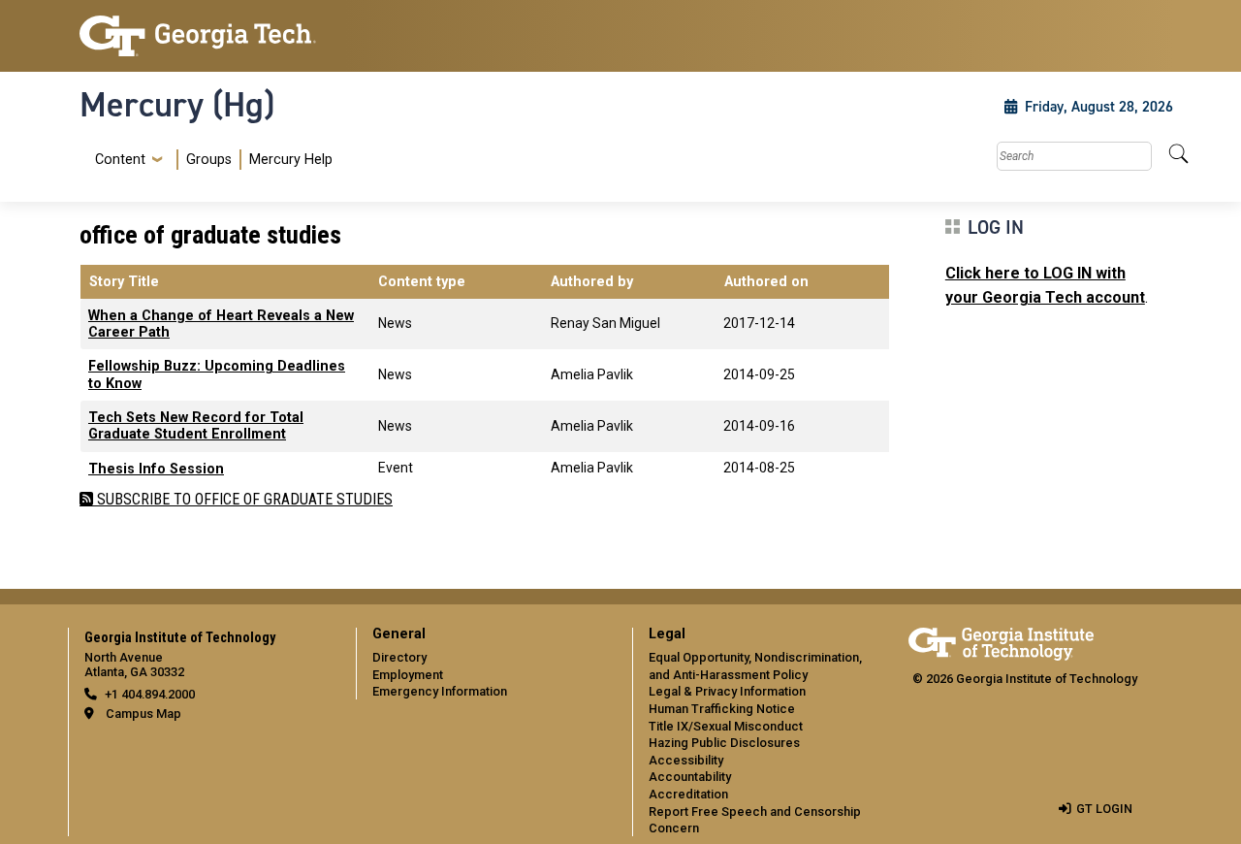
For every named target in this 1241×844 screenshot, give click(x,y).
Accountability (690, 776)
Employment (407, 674)
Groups (209, 159)
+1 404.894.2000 (150, 694)
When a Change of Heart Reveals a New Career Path (221, 324)
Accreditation (688, 794)
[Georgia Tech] (206, 36)
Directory (399, 657)
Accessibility (686, 760)
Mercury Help (291, 159)
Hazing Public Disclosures (724, 742)
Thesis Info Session (156, 469)
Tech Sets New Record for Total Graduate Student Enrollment (195, 425)
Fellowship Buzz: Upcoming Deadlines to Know (216, 374)
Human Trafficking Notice (722, 708)
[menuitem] (210, 160)
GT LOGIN (1104, 808)
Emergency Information (439, 691)
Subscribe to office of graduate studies (243, 499)
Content (120, 160)
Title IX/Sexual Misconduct (726, 726)
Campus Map (143, 713)
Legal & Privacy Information (727, 691)
